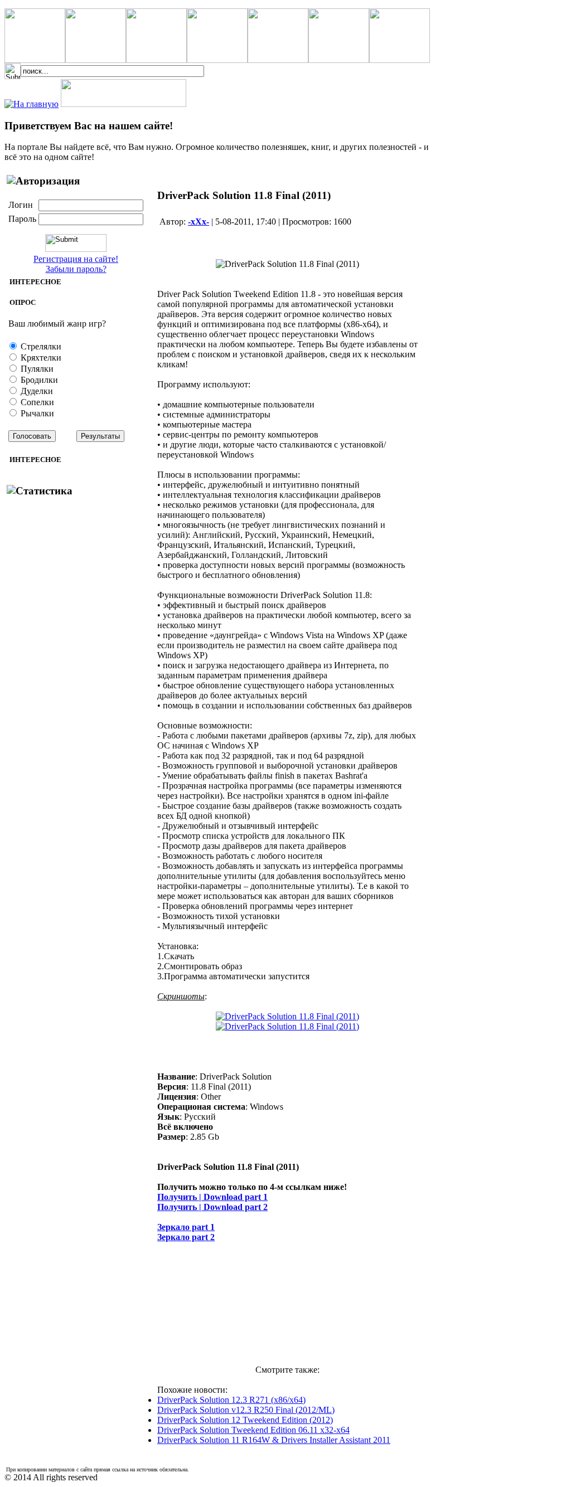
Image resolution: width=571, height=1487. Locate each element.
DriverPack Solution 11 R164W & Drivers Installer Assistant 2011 (273, 1440)
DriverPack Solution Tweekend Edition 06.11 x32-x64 (253, 1430)
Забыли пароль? (76, 269)
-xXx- (198, 221)
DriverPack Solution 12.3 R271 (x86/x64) (231, 1400)
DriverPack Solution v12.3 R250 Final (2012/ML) (246, 1410)
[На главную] (31, 104)
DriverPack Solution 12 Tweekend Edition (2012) (245, 1420)
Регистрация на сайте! (75, 259)
